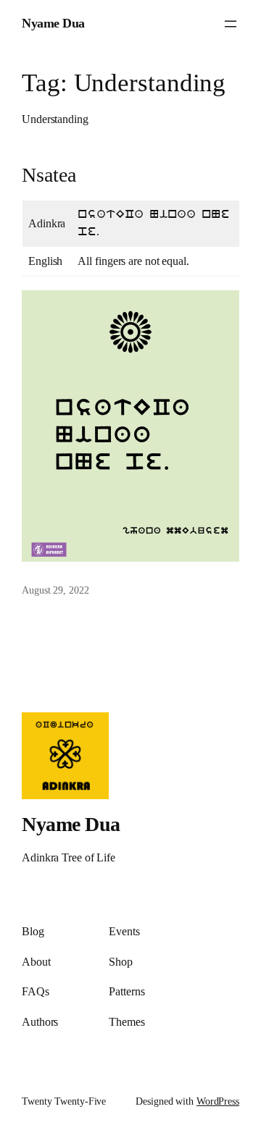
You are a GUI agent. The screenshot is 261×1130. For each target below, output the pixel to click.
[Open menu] (230, 24)
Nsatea (48, 175)
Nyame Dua (53, 23)
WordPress (217, 1101)
